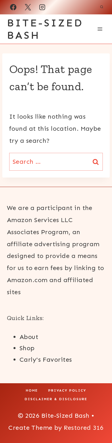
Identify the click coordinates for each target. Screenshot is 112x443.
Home (32, 390)
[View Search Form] (101, 7)
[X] (28, 7)
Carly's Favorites (46, 359)
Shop (27, 348)
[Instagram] (42, 7)
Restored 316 (83, 428)
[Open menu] (99, 28)
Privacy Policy (67, 390)
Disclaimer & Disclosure (56, 399)
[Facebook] (13, 7)
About (29, 337)
